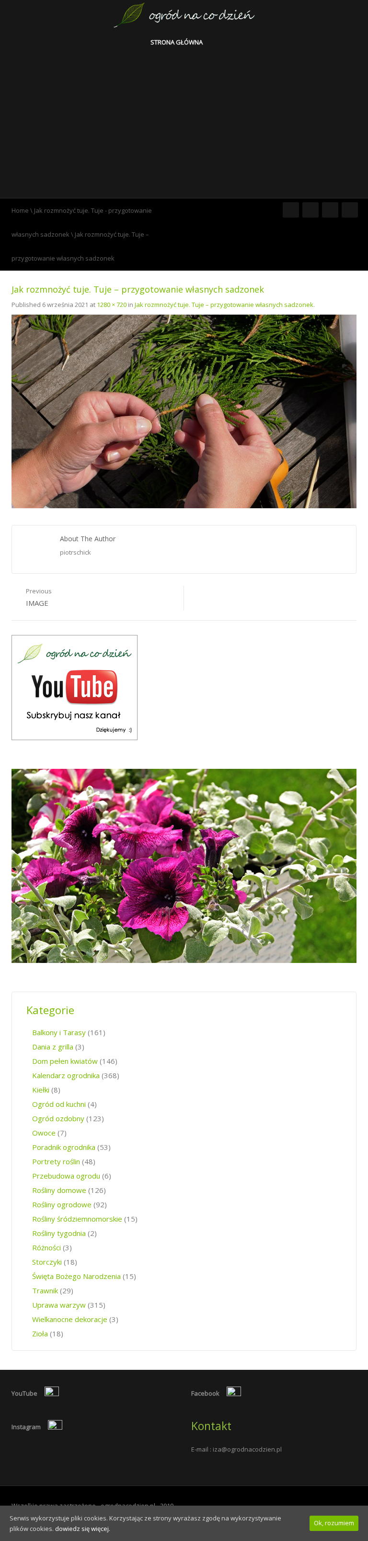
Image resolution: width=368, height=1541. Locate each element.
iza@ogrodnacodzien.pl (247, 1449)
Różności (46, 1247)
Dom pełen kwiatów (65, 1061)
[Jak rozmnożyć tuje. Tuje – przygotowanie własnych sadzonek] (184, 410)
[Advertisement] (184, 126)
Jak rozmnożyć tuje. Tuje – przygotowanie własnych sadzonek (224, 304)
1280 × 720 (111, 304)
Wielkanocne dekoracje (69, 1319)
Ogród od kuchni (59, 1104)
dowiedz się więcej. (82, 1528)
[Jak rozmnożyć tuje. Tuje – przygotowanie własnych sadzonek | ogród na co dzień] (184, 14)
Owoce (44, 1132)
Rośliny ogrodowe (62, 1204)
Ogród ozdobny (58, 1118)
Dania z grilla (52, 1046)
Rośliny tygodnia (59, 1233)
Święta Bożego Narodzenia (76, 1276)
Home (20, 210)
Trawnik (45, 1290)
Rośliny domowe (59, 1190)
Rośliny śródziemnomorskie (77, 1219)
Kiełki (40, 1089)
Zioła (40, 1333)
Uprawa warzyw (59, 1305)
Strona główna (177, 42)
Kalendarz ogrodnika (66, 1075)
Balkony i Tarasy (59, 1032)
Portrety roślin (56, 1161)
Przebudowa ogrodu (66, 1175)
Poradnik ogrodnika (63, 1147)
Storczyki (47, 1262)
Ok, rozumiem (334, 1523)
